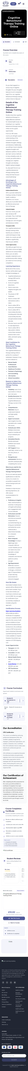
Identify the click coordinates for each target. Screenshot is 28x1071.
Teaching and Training (19, 1001)
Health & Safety (19, 990)
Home (3, 990)
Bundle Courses (6, 997)
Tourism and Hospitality (19, 1005)
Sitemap (4, 1022)
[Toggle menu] (23, 3)
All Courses (4, 992)
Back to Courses (15, 922)
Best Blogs (4, 995)
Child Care (18, 996)
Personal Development (19, 993)
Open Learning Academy (17, 1065)
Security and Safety (20, 998)
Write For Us (5, 1024)
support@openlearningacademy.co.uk (14, 1037)
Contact (4, 1006)
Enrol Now (19, 32)
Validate (14, 1059)
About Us (4, 999)
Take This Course (15, 918)
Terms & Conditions (7, 1004)
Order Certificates (6, 1019)
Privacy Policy (5, 1002)
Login (13, 3)
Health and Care (20, 1009)
